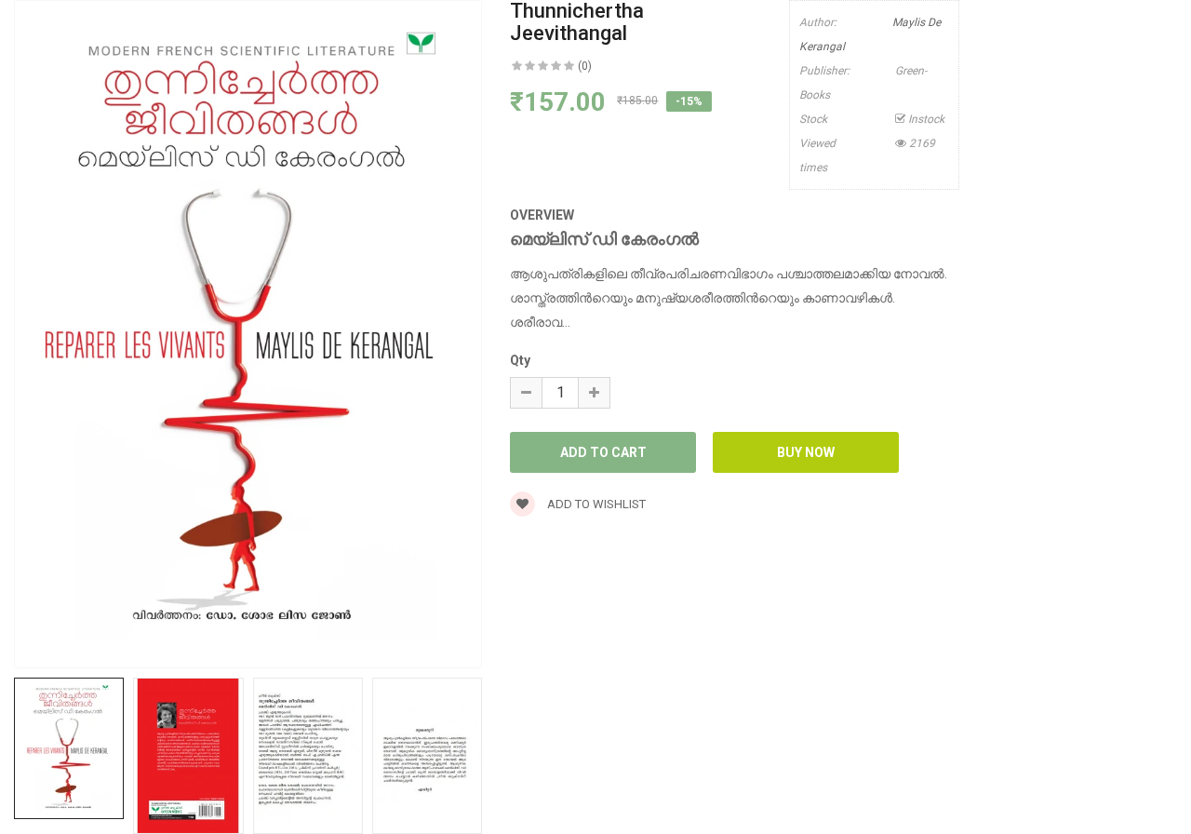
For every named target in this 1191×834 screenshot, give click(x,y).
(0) (585, 66)
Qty (520, 360)
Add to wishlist (595, 504)
